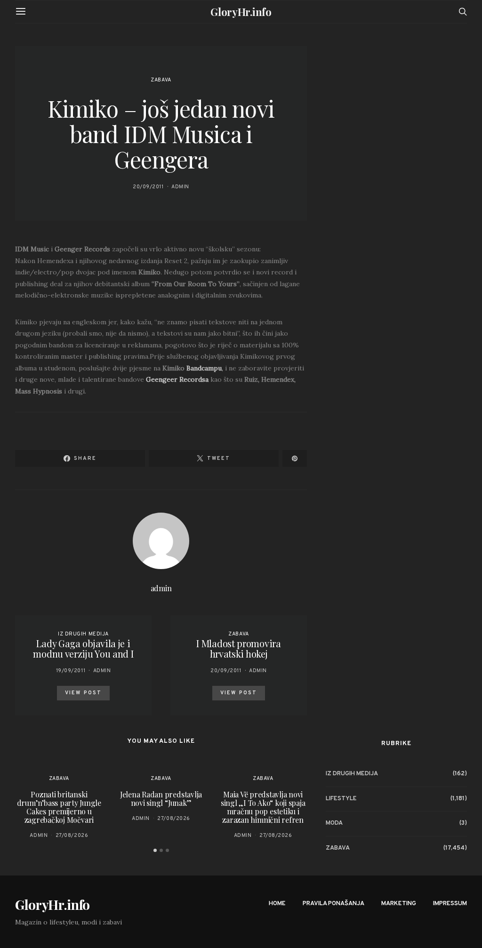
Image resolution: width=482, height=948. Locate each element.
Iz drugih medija (83, 634)
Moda (334, 823)
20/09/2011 (148, 187)
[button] (155, 850)
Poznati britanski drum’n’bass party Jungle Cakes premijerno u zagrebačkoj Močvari (59, 807)
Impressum (450, 904)
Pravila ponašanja (333, 904)
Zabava (161, 80)
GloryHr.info (240, 12)
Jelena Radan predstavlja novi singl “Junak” (161, 798)
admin (180, 187)
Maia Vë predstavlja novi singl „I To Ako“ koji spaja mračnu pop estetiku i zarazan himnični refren (263, 807)
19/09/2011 (71, 670)
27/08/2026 (72, 835)
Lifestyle (341, 799)
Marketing (398, 904)
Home (277, 904)
